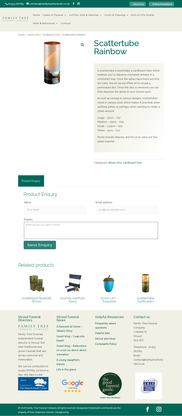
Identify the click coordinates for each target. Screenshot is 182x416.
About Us (138, 4)
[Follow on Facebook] (147, 409)
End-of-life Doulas (142, 15)
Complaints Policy (106, 344)
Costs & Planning (115, 15)
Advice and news (105, 338)
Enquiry (28, 219)
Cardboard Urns (51, 34)
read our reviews (110, 397)
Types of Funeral (52, 15)
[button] (82, 45)
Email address (104, 202)
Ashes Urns (33, 34)
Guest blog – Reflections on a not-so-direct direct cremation (71, 350)
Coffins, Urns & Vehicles (84, 15)
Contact (66, 24)
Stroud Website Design (81, 412)
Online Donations (162, 4)
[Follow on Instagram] (159, 409)
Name (27, 202)
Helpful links (102, 333)
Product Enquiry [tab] (31, 181)
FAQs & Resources (44, 24)
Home (36, 15)
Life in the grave (66, 369)
